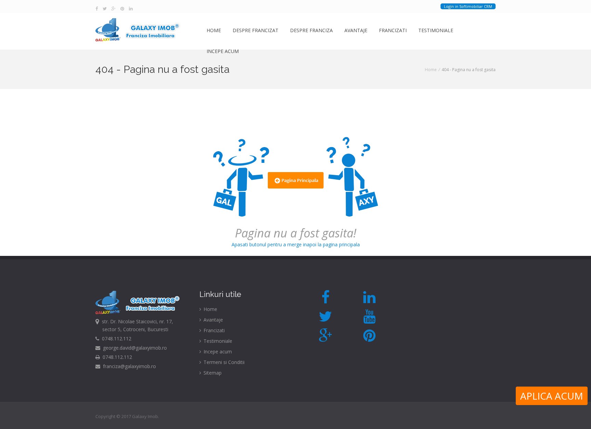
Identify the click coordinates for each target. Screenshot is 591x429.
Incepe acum (223, 51)
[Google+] (113, 9)
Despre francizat (255, 30)
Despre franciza (311, 30)
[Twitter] (105, 9)
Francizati (393, 30)
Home (214, 30)
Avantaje (355, 30)
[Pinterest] (122, 9)
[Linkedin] (131, 9)
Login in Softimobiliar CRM (468, 6)
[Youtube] (369, 316)
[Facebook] (96, 9)
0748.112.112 (115, 338)
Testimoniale (435, 30)
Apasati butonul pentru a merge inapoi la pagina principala (296, 236)
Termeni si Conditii (223, 362)
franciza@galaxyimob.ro (128, 366)
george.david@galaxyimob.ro (133, 347)
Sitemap (212, 372)
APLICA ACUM (551, 395)
